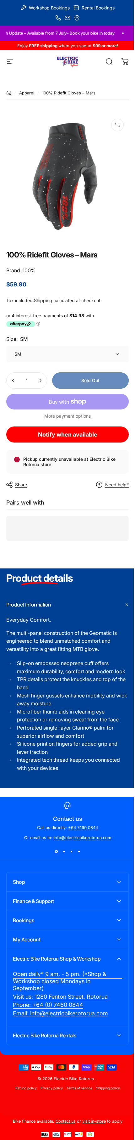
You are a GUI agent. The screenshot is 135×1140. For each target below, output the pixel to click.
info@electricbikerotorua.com (82, 837)
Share (21, 484)
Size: (17, 339)
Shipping (43, 300)
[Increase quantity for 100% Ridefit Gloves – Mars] (40, 380)
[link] (65, 985)
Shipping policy (105, 1092)
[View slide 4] (79, 851)
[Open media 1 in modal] (117, 125)
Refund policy (23, 1092)
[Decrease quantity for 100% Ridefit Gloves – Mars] (13, 380)
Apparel (26, 92)
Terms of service (77, 1092)
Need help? (117, 484)
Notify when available (67, 434)
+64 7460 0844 (83, 827)
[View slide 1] (56, 851)
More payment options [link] (67, 416)
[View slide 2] (64, 851)
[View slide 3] (71, 851)
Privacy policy (49, 1092)
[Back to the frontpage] (8, 92)
